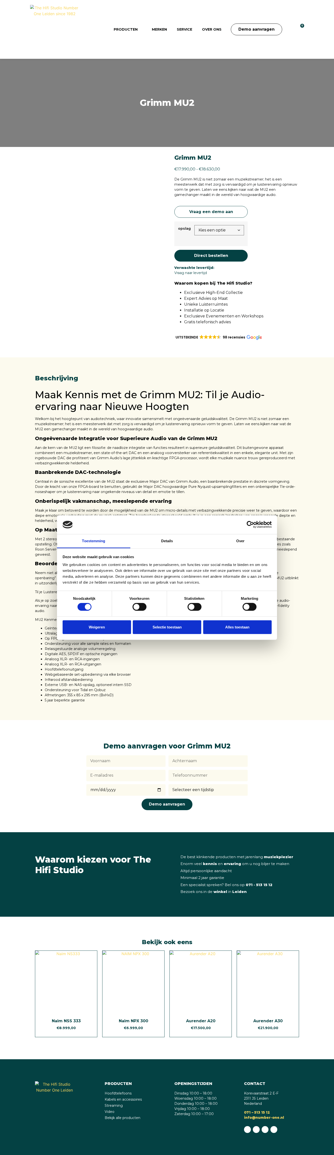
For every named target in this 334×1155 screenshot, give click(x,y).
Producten (126, 29)
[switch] (139, 607)
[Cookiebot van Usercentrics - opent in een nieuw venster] (250, 524)
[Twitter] (273, 1129)
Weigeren (97, 627)
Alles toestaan (237, 627)
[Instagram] (265, 1129)
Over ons (212, 29)
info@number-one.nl (264, 1117)
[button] (289, 29)
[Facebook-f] (256, 1129)
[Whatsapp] (247, 1129)
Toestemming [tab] (93, 541)
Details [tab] (167, 541)
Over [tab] (240, 541)
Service (184, 29)
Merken (159, 29)
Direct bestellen (211, 255)
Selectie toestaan (167, 627)
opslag (184, 228)
